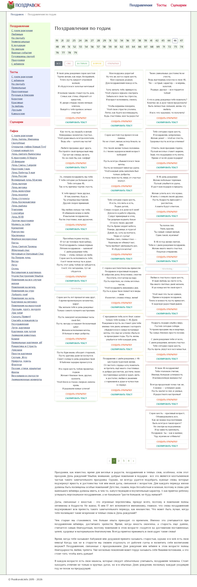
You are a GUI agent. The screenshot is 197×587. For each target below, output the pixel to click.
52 (74, 46)
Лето (14, 264)
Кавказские (18, 113)
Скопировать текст (76, 122)
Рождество (17, 231)
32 (115, 40)
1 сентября (17, 213)
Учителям (17, 209)
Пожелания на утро (22, 290)
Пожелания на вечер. (23, 287)
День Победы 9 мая (23, 172)
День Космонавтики (23, 202)
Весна (14, 261)
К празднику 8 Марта (24, 157)
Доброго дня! (19, 294)
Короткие (17, 98)
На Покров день (21, 257)
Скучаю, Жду (19, 357)
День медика (19, 187)
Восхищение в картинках (26, 272)
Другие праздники (22, 220)
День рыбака (19, 205)
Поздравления (141, 5)
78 (69, 52)
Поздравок (17, 14)
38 (139, 40)
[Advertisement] (30, 432)
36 (127, 40)
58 (104, 46)
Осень (15, 268)
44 (168, 40)
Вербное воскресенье (24, 239)
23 (74, 40)
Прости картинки (21, 353)
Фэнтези (16, 364)
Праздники (18, 60)
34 (121, 40)
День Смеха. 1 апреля (23, 165)
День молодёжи (20, 190)
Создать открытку (76, 118)
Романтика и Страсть (24, 346)
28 (98, 40)
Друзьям (16, 109)
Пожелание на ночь (22, 298)
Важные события (21, 52)
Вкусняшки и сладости (25, 375)
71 (164, 46)
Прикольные (18, 87)
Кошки (15, 338)
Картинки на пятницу (24, 301)
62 (121, 46)
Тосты (161, 5)
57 (98, 46)
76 (57, 52)
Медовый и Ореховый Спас (27, 253)
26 (86, 40)
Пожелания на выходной (26, 305)
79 (75, 52)
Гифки (14, 131)
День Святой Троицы (24, 246)
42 (156, 40)
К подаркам (18, 45)
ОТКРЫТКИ (113, 63)
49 (63, 46)
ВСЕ (59, 63)
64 (133, 46)
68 (151, 46)
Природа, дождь (21, 361)
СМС (69, 63)
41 (151, 40)
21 (62, 40)
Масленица (18, 235)
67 (145, 46)
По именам (17, 49)
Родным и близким (22, 95)
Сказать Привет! (21, 316)
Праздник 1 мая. (20, 168)
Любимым (17, 34)
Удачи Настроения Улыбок (27, 275)
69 (158, 46)
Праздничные (19, 91)
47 (181, 40)
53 (80, 46)
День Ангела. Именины (25, 139)
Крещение (17, 227)
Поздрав (27, 5)
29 (104, 40)
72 (169, 46)
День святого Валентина (26, 154)
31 (110, 40)
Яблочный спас (20, 250)
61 (116, 46)
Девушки (16, 349)
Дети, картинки (20, 327)
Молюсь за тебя (20, 224)
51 (69, 46)
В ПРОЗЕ (97, 63)
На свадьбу (18, 38)
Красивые (17, 102)
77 (63, 52)
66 (139, 46)
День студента (20, 198)
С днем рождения (22, 30)
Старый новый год (22, 150)
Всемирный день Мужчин (26, 179)
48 (57, 46)
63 (127, 46)
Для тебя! (17, 312)
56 (92, 46)
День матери (19, 183)
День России (19, 176)
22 (67, 40)
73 (175, 46)
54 (86, 46)
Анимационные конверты (26, 379)
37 (133, 40)
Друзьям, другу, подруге (26, 309)
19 (57, 40)
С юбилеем (17, 63)
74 (181, 46)
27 (92, 40)
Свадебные (18, 142)
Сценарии (178, 5)
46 (175, 40)
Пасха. (15, 242)
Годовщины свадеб (23, 56)
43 (163, 40)
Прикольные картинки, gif (26, 342)
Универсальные (20, 41)
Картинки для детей (23, 331)
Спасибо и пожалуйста (24, 320)
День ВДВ (17, 216)
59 (110, 46)
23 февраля (18, 161)
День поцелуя (19, 194)
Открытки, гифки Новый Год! (28, 146)
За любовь (17, 106)
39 (145, 40)
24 (80, 40)
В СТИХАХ (82, 63)
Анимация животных (23, 335)
